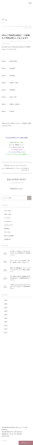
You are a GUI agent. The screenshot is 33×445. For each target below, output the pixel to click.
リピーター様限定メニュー (16, 144)
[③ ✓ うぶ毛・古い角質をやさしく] (5, 393)
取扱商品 (6, 228)
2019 (5, 325)
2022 (5, 314)
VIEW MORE (24, 347)
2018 (5, 329)
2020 (5, 322)
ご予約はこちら (25, 442)
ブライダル (7, 232)
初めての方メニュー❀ (16, 142)
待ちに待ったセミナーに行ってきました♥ (15, 165)
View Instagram (16, 414)
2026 (5, 300)
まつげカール (8, 221)
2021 (5, 318)
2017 (5, 332)
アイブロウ (7, 217)
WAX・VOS (7, 214)
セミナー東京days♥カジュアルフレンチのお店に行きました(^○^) (15, 169)
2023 (5, 311)
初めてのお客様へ (9, 235)
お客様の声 (7, 239)
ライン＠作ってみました (16, 147)
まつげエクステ (8, 225)
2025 (5, 304)
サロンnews (7, 210)
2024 (5, 307)
